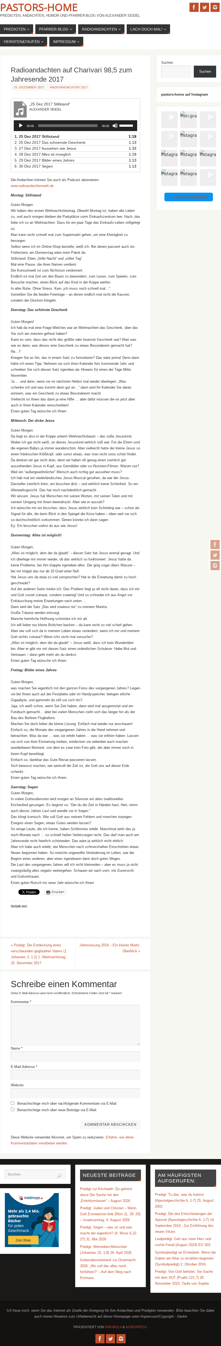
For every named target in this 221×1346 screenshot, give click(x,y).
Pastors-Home (39, 7)
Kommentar (21, 1002)
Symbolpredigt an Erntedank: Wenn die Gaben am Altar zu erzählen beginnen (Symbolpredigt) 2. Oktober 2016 (185, 1258)
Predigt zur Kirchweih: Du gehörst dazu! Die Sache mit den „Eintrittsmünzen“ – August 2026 (106, 1195)
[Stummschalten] (115, 125)
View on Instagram (191, 197)
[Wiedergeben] (20, 125)
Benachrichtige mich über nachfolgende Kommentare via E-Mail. (67, 1103)
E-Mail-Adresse (24, 1067)
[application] (75, 125)
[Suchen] (59, 1176)
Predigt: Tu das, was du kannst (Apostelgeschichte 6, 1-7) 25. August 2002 (184, 1200)
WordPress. (137, 1327)
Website (17, 1085)
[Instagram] (215, 565)
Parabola (113, 1327)
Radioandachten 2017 (69, 87)
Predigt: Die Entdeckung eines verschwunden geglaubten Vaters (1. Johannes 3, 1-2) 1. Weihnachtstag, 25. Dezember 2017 (39, 954)
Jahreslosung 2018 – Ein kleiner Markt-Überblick (109, 948)
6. (34, 166)
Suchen (167, 63)
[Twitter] (215, 555)
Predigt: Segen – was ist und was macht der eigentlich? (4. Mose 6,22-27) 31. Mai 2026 (108, 1233)
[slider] (126, 125)
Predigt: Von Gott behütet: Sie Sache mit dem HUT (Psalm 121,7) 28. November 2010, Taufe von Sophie (184, 1277)
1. (37, 136)
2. (50, 142)
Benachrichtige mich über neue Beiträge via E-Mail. (57, 1110)
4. (43, 154)
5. (44, 160)
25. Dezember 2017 (29, 87)
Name (16, 1048)
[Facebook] (215, 544)
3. (45, 148)
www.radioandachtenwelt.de (32, 186)
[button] (169, 119)
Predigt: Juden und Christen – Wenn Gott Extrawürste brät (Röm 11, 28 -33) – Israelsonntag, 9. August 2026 (110, 1214)
